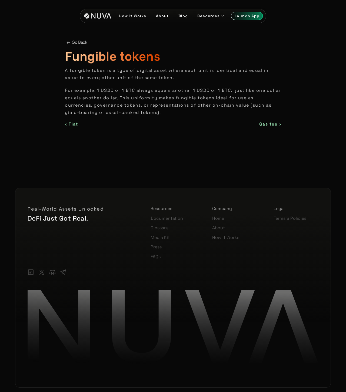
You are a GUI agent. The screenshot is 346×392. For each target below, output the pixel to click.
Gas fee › (270, 124)
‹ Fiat (71, 124)
